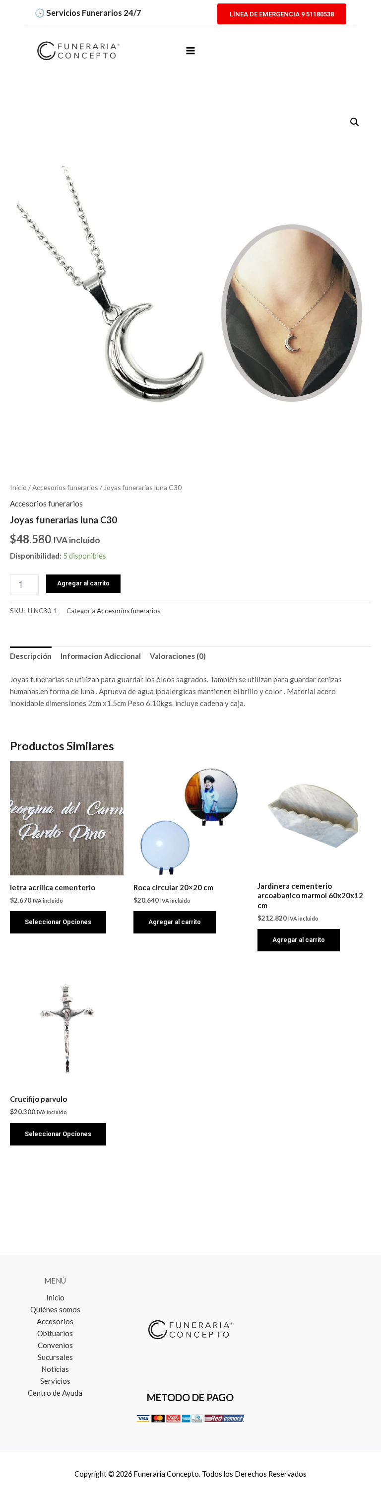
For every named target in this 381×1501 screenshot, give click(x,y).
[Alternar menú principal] (191, 50)
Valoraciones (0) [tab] (178, 655)
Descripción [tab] (31, 655)
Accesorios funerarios (65, 487)
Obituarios (55, 1333)
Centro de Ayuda (55, 1392)
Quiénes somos (55, 1309)
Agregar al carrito (83, 583)
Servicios (55, 1380)
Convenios (55, 1345)
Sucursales (55, 1357)
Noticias (55, 1368)
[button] (281, 13)
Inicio (18, 487)
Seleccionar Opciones (58, 922)
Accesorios (55, 1321)
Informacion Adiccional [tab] (101, 655)
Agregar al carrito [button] (174, 922)
